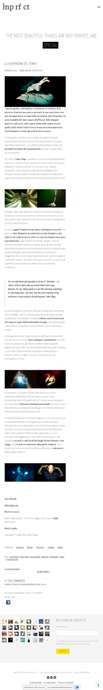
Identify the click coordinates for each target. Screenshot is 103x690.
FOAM (55, 518)
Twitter (30, 548)
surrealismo (14, 557)
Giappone (45, 557)
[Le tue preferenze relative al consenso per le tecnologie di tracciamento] (98, 685)
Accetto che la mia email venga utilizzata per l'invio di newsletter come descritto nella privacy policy (77, 642)
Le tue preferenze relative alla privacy (59, 687)
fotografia (54, 557)
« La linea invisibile (12, 569)
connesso (18, 593)
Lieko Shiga (24, 557)
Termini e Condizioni (65, 683)
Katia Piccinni (12, 560)
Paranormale (35, 557)
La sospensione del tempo (21, 64)
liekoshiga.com (11, 505)
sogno (61, 557)
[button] (8, 602)
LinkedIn (51, 548)
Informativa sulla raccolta (34, 687)
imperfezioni (37, 71)
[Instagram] (51, 677)
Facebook (19, 548)
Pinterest (40, 548)
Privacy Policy (36, 683)
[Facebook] (48, 677)
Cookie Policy (51, 683)
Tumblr (60, 548)
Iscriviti (63, 651)
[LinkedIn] (55, 677)
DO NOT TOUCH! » (43, 572)
